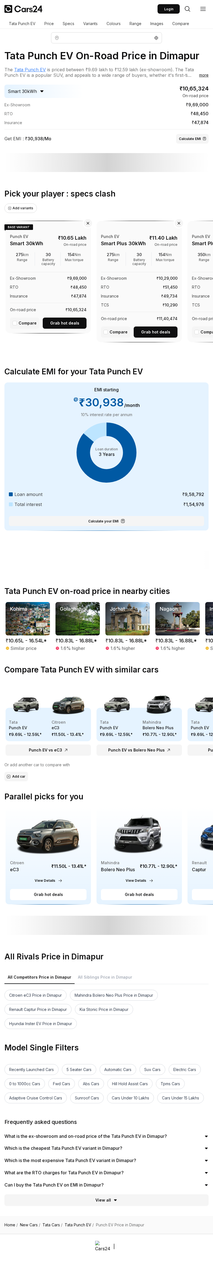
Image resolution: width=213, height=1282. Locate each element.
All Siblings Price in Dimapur (105, 977)
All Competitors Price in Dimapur (39, 977)
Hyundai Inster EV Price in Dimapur (40, 1023)
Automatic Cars (117, 1069)
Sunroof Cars (87, 1098)
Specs (68, 23)
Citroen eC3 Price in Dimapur (35, 995)
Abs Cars (91, 1083)
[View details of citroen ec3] (48, 855)
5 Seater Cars (79, 1069)
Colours (113, 23)
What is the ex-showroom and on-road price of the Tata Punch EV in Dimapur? (85, 1136)
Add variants (22, 208)
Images (156, 23)
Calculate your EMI (103, 521)
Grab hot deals (64, 323)
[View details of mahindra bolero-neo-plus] (139, 855)
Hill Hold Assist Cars (130, 1083)
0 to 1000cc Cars (24, 1083)
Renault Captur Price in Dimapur (38, 1009)
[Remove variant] (88, 223)
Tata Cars (52, 1225)
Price (49, 23)
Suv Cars (152, 1069)
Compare (180, 23)
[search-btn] (187, 8)
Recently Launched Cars (31, 1069)
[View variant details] (48, 275)
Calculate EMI (190, 139)
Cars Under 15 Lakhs (180, 1098)
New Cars (30, 1225)
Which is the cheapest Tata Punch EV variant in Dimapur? (63, 1148)
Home (11, 1225)
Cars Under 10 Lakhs (130, 1098)
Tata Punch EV (22, 23)
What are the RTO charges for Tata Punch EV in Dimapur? (64, 1172)
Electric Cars (184, 1069)
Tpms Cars (170, 1083)
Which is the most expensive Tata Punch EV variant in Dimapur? (70, 1160)
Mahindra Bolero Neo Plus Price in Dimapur (114, 995)
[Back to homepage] (23, 8)
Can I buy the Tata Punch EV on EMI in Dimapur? (54, 1185)
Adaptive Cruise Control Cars (35, 1098)
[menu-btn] (203, 8)
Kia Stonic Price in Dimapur (104, 1009)
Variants (90, 23)
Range (135, 23)
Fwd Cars (61, 1083)
